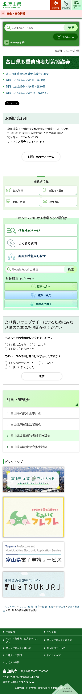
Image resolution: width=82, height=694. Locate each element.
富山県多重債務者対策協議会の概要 (27, 73)
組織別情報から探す (32, 256)
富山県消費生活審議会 (26, 424)
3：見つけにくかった (21, 367)
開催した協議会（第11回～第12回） (27, 93)
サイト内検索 (8, 28)
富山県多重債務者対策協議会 (30, 435)
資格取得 (18, 190)
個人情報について (56, 648)
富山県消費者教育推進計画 (29, 447)
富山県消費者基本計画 (26, 413)
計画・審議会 (18, 399)
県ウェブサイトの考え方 (59, 640)
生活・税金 (48, 606)
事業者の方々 (44, 304)
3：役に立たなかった (21, 348)
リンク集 (51, 632)
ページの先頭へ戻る (65, 688)
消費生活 (60, 606)
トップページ (10, 606)
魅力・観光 (44, 295)
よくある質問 (27, 243)
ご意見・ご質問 (14, 655)
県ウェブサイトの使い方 (18, 648)
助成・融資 (19, 201)
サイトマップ (53, 655)
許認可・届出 (56, 190)
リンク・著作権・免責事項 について (22, 640)
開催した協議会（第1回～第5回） (26, 80)
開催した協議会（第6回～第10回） (27, 86)
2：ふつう (40, 344)
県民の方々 (44, 286)
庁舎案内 (10, 632)
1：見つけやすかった (21, 362)
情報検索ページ (29, 230)
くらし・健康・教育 (29, 606)
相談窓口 (54, 201)
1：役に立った (17, 344)
